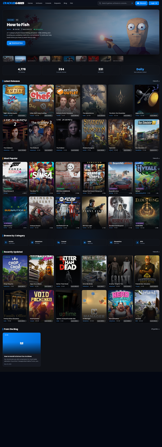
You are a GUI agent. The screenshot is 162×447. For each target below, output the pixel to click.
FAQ (71, 3)
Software (39, 3)
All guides (154, 329)
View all (155, 81)
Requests (57, 3)
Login (152, 3)
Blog (65, 3)
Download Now (17, 44)
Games (30, 3)
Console (48, 3)
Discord (143, 3)
